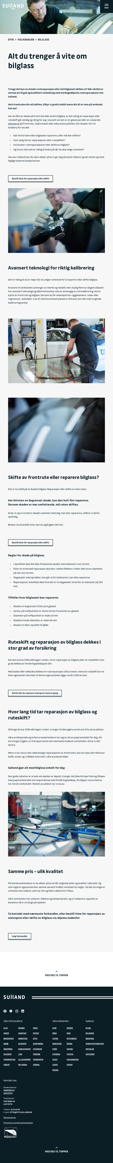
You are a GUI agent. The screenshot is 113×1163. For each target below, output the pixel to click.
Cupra (55, 1038)
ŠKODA (69, 1043)
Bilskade (90, 1033)
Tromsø (36, 1054)
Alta (6, 1028)
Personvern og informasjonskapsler (18, 1122)
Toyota (70, 1054)
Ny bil (88, 1028)
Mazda (55, 1070)
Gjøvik (7, 1064)
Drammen (8, 1049)
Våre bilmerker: (60, 1021)
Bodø (6, 1043)
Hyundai (56, 1054)
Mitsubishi (72, 1038)
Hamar (21, 1028)
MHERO (70, 1028)
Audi (54, 1028)
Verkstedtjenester (95, 1043)
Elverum (7, 1054)
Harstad (22, 1033)
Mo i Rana (22, 1064)
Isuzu (54, 1059)
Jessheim (22, 1043)
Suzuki (70, 1049)
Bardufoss (9, 1038)
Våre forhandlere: (13, 1021)
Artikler (90, 1049)
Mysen (36, 1033)
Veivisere (90, 1054)
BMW (54, 1033)
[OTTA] (13, 6)
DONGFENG (57, 1043)
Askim (6, 1033)
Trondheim (38, 1059)
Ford (54, 1049)
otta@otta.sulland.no (21, 1112)
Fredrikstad (9, 1059)
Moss (35, 1028)
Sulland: (90, 1021)
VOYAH (70, 1064)
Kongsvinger (24, 1049)
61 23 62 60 (15, 1109)
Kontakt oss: (10, 1080)
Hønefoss (23, 1038)
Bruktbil (90, 1038)
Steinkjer (37, 1049)
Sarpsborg (38, 1043)
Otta (11, 39)
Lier (20, 1054)
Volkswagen (26, 39)
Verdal (36, 1064)
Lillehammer (24, 1059)
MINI (69, 1033)
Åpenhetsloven (10, 1117)
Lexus (55, 1064)
